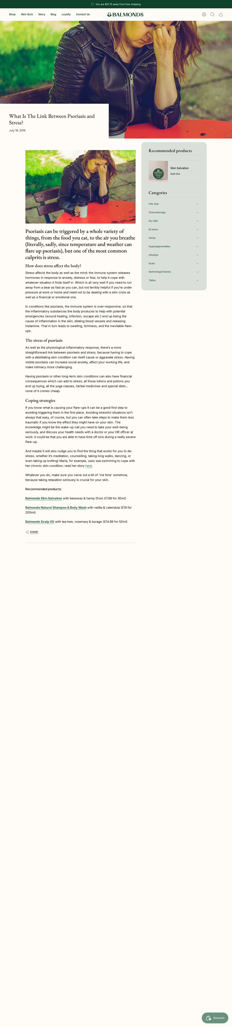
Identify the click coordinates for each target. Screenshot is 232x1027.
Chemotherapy (157, 212)
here (88, 466)
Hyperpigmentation (159, 246)
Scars (152, 263)
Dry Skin (153, 220)
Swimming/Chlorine (160, 271)
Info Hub (154, 203)
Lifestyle (153, 254)
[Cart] (221, 14)
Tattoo (152, 280)
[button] (12, 14)
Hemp (152, 237)
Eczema (153, 229)
